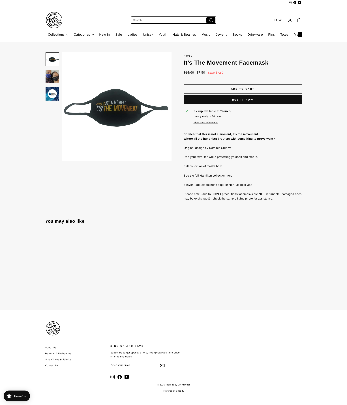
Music (206, 34)
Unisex (148, 34)
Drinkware (255, 34)
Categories (82, 34)
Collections (57, 34)
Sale (118, 34)
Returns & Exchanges (58, 353)
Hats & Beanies (184, 34)
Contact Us (52, 365)
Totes (284, 34)
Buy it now (242, 99)
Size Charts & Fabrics (58, 359)
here (219, 166)
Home (187, 55)
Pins (271, 34)
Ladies (132, 34)
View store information (206, 122)
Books (237, 34)
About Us (50, 347)
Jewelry (221, 34)
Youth (163, 34)
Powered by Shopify (173, 391)
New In (104, 34)
